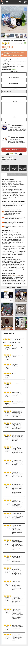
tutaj (8, 207)
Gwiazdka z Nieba (5, 162)
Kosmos (10, 157)
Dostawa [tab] (15, 174)
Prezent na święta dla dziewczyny (9, 159)
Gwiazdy (3, 157)
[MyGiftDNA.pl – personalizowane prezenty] (2, 2)
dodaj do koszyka (14, 149)
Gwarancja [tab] (22, 174)
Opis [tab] (3, 174)
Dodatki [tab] (9, 174)
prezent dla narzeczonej (14, 275)
